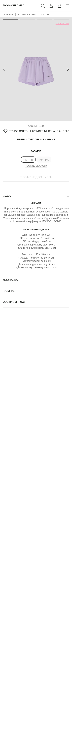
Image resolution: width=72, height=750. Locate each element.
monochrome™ (13, 5)
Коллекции (62, 23)
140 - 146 (44, 159)
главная (8, 14)
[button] (4, 69)
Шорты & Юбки (26, 14)
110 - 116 (28, 159)
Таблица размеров (36, 165)
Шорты (44, 14)
